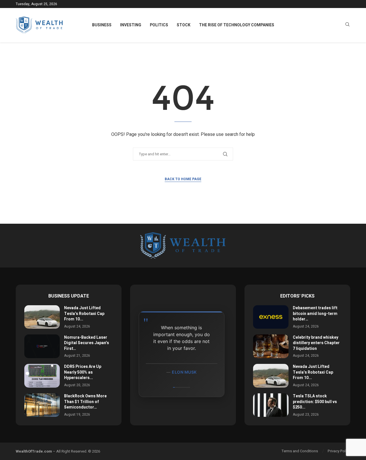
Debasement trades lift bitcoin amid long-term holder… (315, 313)
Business (102, 25)
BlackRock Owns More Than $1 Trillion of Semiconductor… (85, 401)
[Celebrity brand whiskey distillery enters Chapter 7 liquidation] (271, 346)
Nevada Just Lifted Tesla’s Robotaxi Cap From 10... (84, 313)
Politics (159, 25)
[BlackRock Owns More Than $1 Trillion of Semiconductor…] (42, 405)
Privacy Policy (339, 451)
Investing (130, 25)
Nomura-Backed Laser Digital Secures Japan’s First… (86, 343)
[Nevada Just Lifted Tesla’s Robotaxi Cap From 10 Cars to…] (42, 317)
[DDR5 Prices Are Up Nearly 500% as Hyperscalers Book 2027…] (42, 376)
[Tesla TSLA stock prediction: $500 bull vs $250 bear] (271, 405)
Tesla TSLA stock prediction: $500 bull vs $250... (315, 401)
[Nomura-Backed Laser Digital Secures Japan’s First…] (42, 346)
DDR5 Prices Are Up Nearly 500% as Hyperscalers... (82, 372)
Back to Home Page (183, 179)
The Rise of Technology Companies (236, 25)
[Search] (347, 25)
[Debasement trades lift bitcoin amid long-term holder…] (271, 317)
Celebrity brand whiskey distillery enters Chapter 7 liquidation (316, 343)
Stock (183, 25)
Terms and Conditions (300, 451)
